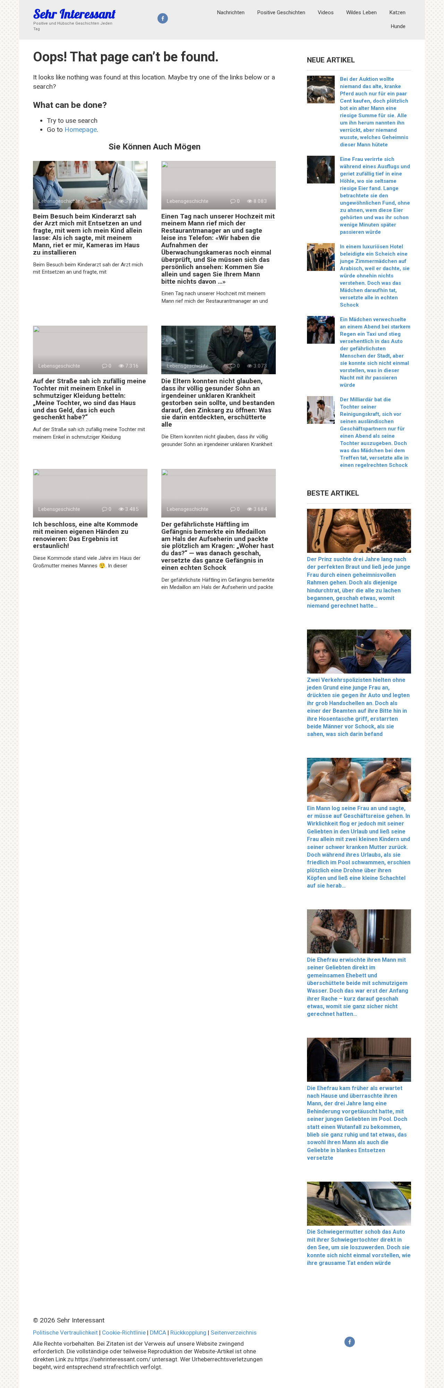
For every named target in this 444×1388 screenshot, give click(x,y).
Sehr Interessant (74, 14)
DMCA (158, 1332)
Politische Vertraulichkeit (65, 1332)
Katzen (397, 12)
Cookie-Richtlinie (124, 1332)
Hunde (398, 26)
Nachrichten (231, 12)
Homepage (81, 130)
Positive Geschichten (281, 12)
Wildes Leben (361, 12)
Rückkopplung (188, 1332)
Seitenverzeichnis (234, 1332)
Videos (326, 12)
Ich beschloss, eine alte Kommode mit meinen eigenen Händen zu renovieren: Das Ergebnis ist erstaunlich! (85, 535)
